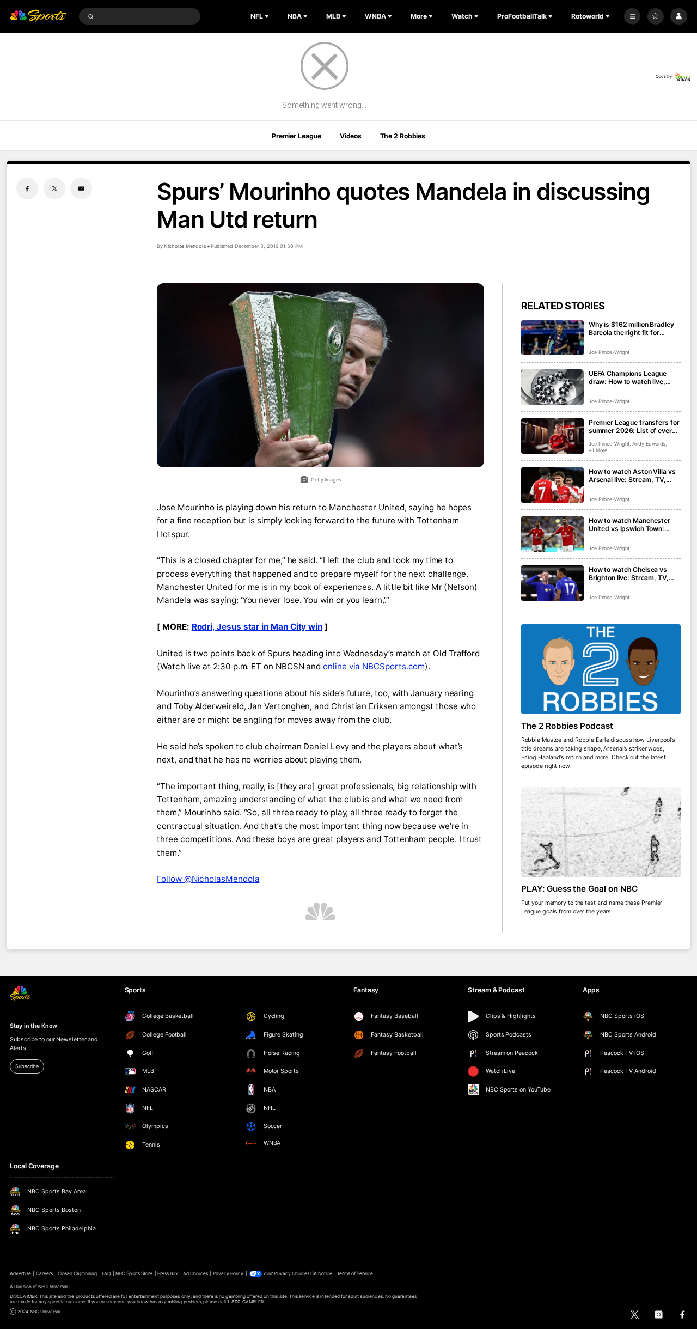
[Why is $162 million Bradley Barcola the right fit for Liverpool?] (552, 338)
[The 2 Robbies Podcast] (601, 669)
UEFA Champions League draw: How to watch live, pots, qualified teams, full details (629, 377)
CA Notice (321, 1273)
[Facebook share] (27, 188)
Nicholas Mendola (184, 246)
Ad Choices (195, 1273)
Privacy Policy (228, 1273)
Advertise (20, 1273)
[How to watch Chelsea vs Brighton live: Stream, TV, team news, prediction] (552, 583)
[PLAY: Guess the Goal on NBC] (601, 832)
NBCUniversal (53, 1286)
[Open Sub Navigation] (268, 16)
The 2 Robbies (402, 136)
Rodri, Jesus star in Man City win (257, 626)
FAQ (106, 1273)
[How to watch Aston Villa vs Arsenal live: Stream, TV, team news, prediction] (552, 485)
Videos (351, 136)
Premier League (296, 136)
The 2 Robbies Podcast (567, 726)
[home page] (38, 17)
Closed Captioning (77, 1273)
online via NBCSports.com (374, 666)
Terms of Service (355, 1273)
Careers (44, 1273)
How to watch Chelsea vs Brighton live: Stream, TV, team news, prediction (629, 573)
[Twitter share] (54, 188)
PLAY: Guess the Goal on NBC (579, 888)
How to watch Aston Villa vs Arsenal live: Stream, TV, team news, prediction (632, 475)
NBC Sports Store (133, 1273)
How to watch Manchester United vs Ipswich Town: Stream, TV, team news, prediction (629, 524)
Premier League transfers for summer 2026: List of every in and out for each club (634, 426)
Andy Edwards (648, 444)
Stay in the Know (33, 1025)
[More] (632, 16)
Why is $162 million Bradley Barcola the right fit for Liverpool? (631, 328)
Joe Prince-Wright (609, 352)
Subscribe (26, 1066)
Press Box (167, 1273)
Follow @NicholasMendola (208, 879)
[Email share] (81, 188)
